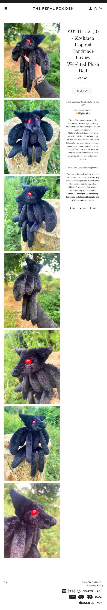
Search (7, 582)
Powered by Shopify (95, 585)
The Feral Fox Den (53, 8)
